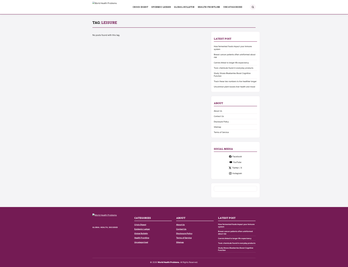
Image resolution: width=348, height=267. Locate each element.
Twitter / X (237, 167)
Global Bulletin (184, 7)
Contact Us (219, 116)
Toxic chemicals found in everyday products (233, 68)
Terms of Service (221, 132)
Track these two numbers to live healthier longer (235, 81)
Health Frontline (209, 7)
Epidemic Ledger (161, 7)
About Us (218, 111)
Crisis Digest (140, 7)
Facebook (237, 156)
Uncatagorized (232, 7)
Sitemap (217, 127)
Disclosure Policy (221, 121)
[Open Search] (253, 7)
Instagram (237, 173)
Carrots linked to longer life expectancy (231, 62)
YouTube (237, 162)
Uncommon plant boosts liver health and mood (234, 86)
